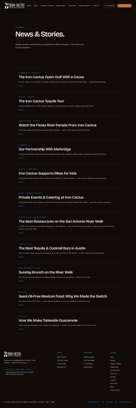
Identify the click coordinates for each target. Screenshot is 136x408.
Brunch (112, 360)
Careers (113, 380)
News (112, 387)
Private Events (84, 5)
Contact (96, 5)
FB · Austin (107, 402)
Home (29, 5)
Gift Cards (113, 383)
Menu (36, 5)
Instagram (94, 402)
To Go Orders (109, 5)
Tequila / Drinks (47, 5)
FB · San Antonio (123, 402)
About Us (113, 373)
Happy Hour (60, 5)
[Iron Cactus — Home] (14, 6)
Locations (72, 5)
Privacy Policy (115, 390)
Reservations (124, 5)
